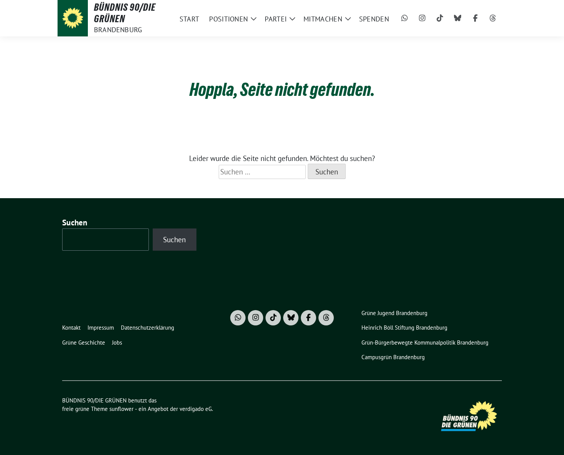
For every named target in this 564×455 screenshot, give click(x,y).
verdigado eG (196, 408)
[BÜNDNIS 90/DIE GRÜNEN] (72, 18)
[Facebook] (475, 18)
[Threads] (493, 18)
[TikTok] (440, 18)
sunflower (121, 408)
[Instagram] (422, 18)
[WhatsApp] (404, 18)
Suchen (74, 222)
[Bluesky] (457, 18)
